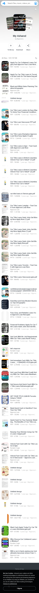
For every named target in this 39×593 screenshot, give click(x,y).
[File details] (19, 66)
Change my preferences (10, 584)
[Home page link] (4, 3)
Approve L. (20, 39)
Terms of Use (19, 569)
